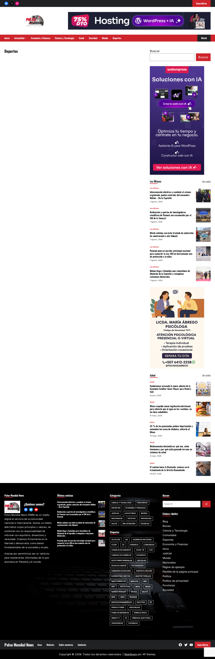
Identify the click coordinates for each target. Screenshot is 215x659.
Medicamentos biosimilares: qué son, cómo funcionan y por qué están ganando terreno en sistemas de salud (171, 449)
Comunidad (142, 503)
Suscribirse (202, 644)
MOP (113, 597)
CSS (151, 550)
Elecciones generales (121, 561)
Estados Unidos (118, 566)
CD (123, 545)
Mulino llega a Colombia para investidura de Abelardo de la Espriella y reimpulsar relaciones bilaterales (170, 273)
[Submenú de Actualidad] (25, 38)
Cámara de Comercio (121, 555)
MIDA (138, 587)
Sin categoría (129, 524)
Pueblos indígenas (120, 613)
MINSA (134, 592)
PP (151, 602)
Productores (117, 607)
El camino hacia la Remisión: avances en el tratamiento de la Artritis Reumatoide (169, 468)
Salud (152, 382)
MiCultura (125, 587)
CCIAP (114, 545)
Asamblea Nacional (142, 540)
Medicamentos (118, 581)
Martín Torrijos (143, 576)
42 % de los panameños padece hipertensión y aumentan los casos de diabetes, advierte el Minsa (171, 429)
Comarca (134, 545)
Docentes (141, 555)
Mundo (144, 513)
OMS (122, 597)
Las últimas (154, 188)
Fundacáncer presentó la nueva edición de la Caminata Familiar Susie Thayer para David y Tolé (170, 389)
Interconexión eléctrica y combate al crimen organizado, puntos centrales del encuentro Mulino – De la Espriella (170, 195)
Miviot (145, 592)
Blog (165, 521)
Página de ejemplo (174, 567)
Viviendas (133, 623)
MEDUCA (134, 581)
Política (132, 518)
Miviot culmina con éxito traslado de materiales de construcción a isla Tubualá (172, 234)
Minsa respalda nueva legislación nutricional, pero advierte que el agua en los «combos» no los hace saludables (171, 409)
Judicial (115, 513)
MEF (145, 581)
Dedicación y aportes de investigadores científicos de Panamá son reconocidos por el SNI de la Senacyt (170, 215)
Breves (167, 526)
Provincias (146, 518)
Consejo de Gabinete (121, 550)
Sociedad (145, 524)
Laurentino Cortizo (120, 576)
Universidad (117, 623)
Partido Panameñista (121, 602)
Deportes (115, 508)
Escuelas (141, 561)
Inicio (166, 548)
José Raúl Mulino (144, 571)
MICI (113, 587)
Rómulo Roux (140, 613)
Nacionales (117, 518)
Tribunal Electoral (141, 618)
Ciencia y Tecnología (121, 503)
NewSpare (130, 654)
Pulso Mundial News (19, 645)
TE (126, 618)
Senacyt (115, 618)
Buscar (155, 51)
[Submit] (206, 504)
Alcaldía (115, 540)
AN (126, 540)
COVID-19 (140, 550)
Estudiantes (137, 566)
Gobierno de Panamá (121, 571)
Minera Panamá (118, 592)
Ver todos (206, 181)
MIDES (148, 587)
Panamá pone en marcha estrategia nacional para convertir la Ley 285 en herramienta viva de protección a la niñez (171, 253)
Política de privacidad (175, 580)
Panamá (133, 597)
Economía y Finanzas (135, 508)
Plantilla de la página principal (180, 571)
